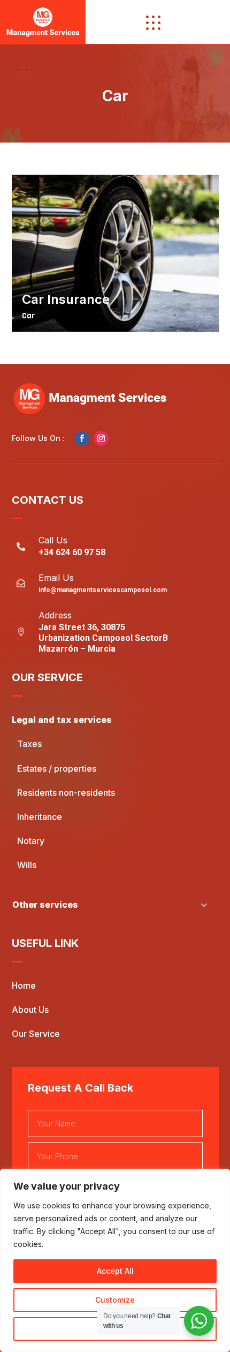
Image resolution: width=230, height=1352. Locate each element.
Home (24, 985)
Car (28, 316)
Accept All (115, 1270)
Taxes (29, 743)
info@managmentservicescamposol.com (103, 590)
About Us (30, 1009)
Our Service (36, 1033)
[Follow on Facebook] (81, 438)
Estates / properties (56, 768)
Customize (115, 1299)
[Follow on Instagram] (101, 438)
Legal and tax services (62, 719)
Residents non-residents (66, 792)
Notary (30, 840)
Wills (26, 865)
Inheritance (39, 816)
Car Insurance (66, 299)
